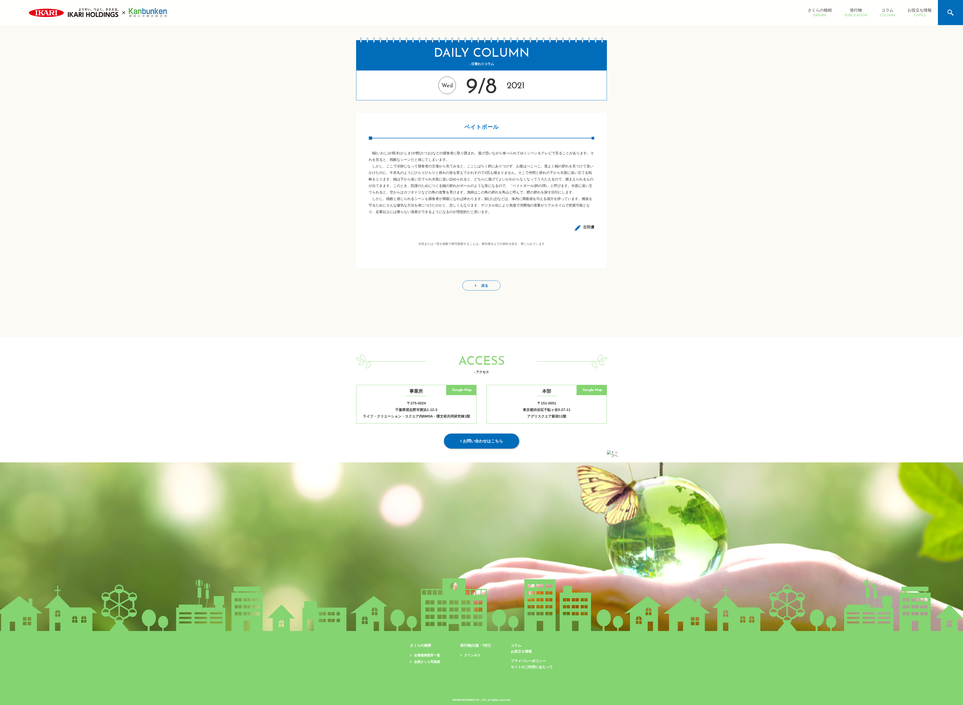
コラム (887, 12)
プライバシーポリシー (528, 661)
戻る (484, 286)
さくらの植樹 (820, 12)
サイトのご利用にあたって (532, 667)
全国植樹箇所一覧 (427, 655)
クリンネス (472, 655)
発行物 (855, 12)
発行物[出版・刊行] (475, 645)
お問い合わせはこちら (483, 441)
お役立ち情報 (920, 12)
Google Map (462, 390)
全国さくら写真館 (427, 662)
